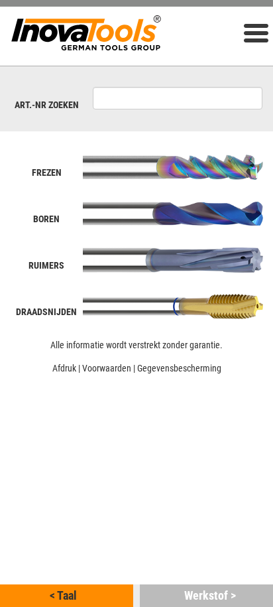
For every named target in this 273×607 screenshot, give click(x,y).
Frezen (47, 172)
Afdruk (64, 368)
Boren (46, 219)
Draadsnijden (46, 311)
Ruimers (46, 265)
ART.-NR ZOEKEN (47, 105)
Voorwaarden (106, 368)
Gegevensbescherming (179, 368)
